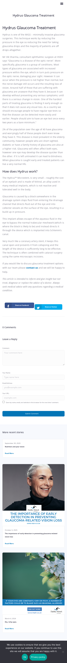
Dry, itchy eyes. (11, 622)
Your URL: (5, 393)
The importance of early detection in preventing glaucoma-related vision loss (31, 535)
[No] (63, 651)
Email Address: (7, 383)
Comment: (5, 348)
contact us (32, 267)
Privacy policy (38, 657)
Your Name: (6, 373)
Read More (9, 453)
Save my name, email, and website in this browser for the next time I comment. (32, 402)
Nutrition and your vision (14, 446)
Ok (24, 657)
